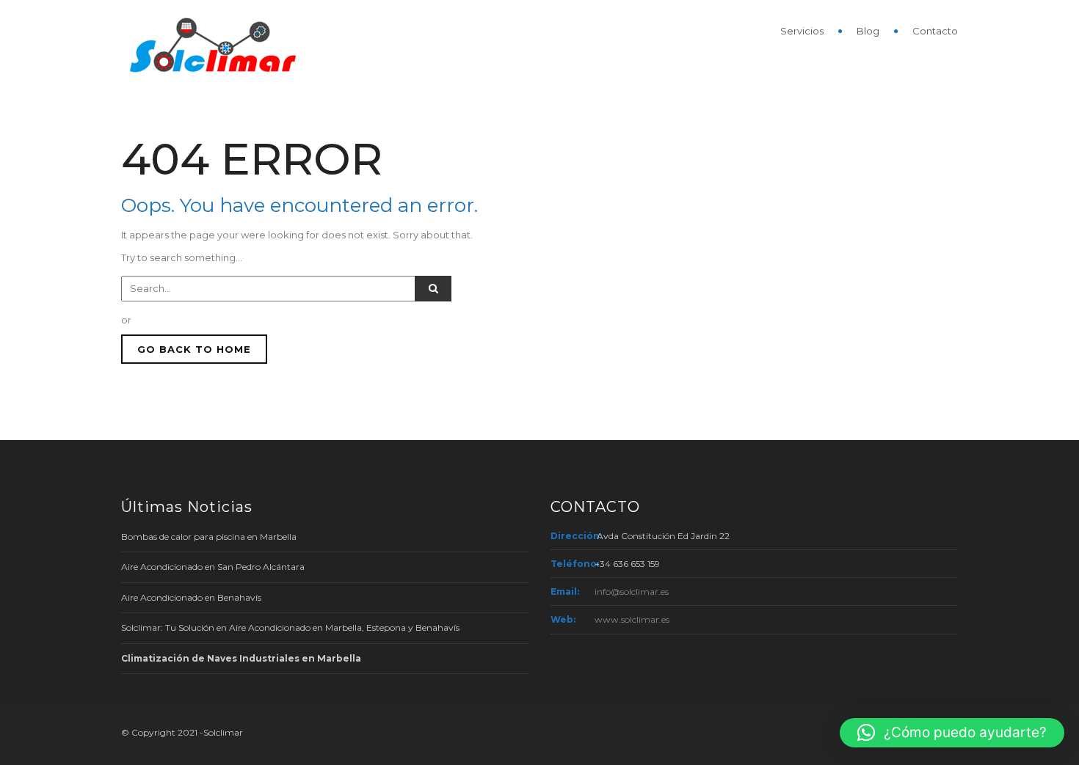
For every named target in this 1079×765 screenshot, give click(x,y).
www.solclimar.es (632, 619)
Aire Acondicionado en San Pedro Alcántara (213, 566)
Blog (868, 31)
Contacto (935, 31)
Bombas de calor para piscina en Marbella (209, 536)
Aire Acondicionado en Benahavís (191, 597)
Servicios (802, 31)
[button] (952, 732)
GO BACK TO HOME (194, 349)
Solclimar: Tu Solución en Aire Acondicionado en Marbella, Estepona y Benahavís (290, 627)
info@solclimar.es (632, 591)
